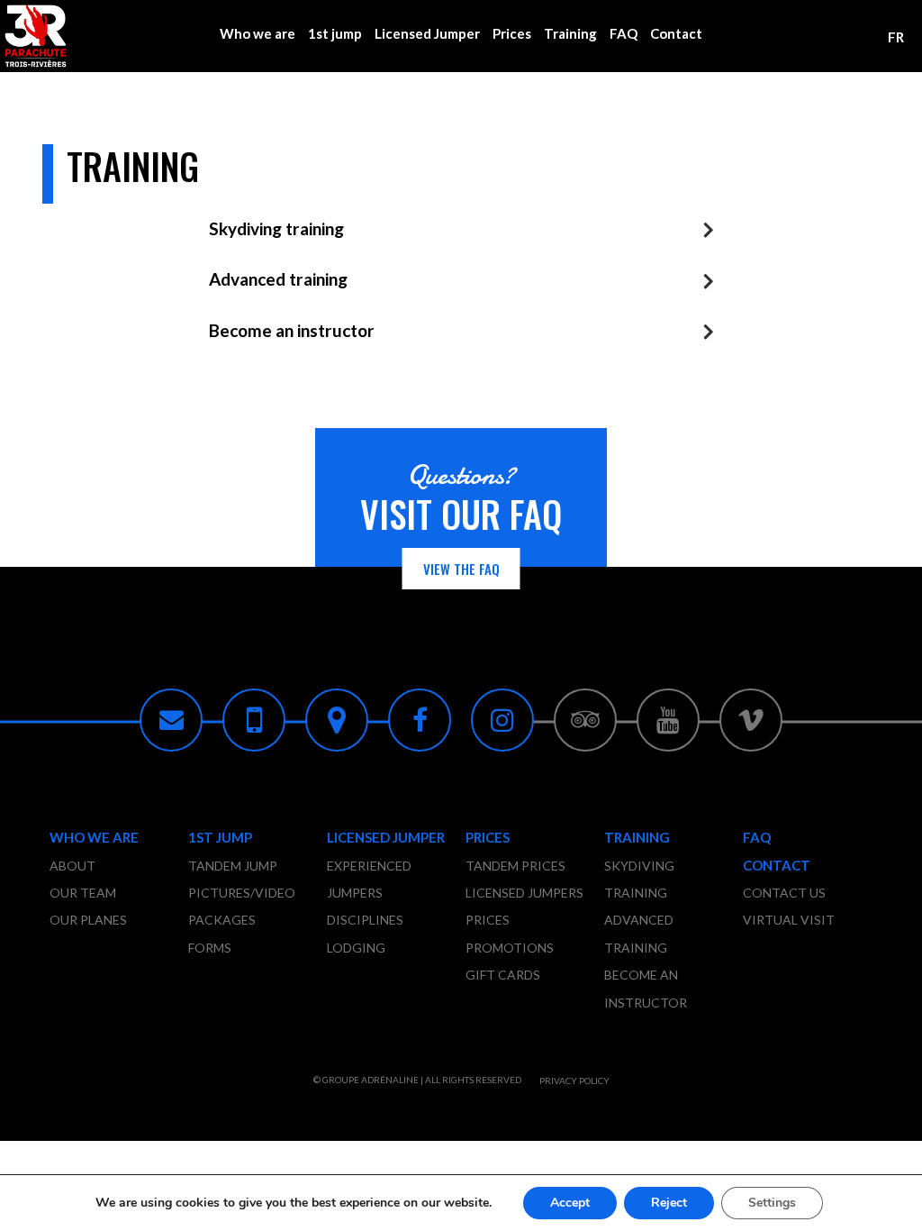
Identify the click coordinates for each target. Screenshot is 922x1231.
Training (570, 33)
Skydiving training (276, 228)
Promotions (510, 947)
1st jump (335, 33)
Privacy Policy (574, 1080)
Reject (669, 1202)
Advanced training (278, 279)
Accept (570, 1202)
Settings (772, 1202)
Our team (83, 892)
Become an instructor (292, 330)
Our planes (88, 919)
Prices (512, 33)
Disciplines (365, 919)
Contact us (784, 892)
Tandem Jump (232, 865)
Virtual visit (789, 919)
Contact (676, 33)
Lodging (356, 947)
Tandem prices (515, 865)
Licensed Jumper (427, 33)
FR (896, 37)
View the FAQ (461, 569)
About (72, 865)
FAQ (623, 33)
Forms (209, 947)
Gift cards (503, 974)
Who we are (257, 33)
